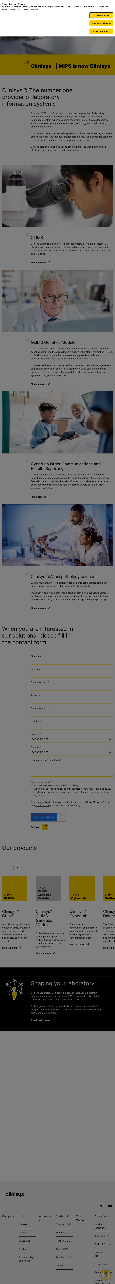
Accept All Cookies (101, 31)
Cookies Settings (101, 15)
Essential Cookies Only (101, 23)
